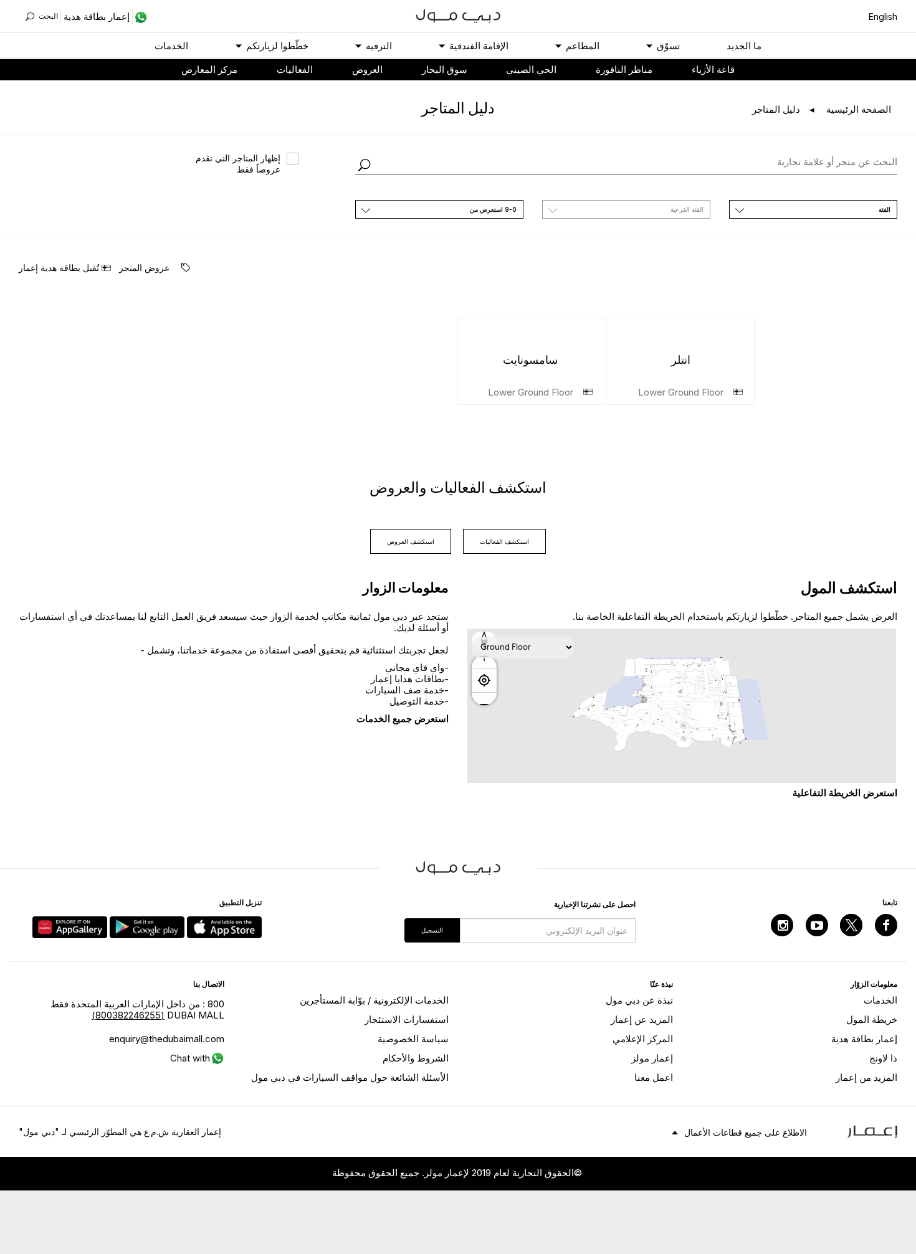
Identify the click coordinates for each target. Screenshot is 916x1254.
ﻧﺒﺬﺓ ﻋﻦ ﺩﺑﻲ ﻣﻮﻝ (639, 1000)
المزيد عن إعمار (642, 1019)
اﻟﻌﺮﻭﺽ (367, 69)
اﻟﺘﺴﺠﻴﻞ (432, 930)
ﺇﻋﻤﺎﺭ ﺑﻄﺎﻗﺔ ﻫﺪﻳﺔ (864, 1039)
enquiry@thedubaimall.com (166, 1039)
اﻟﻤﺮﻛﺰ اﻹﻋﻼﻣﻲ (643, 1039)
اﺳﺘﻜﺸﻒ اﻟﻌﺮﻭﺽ (410, 541)
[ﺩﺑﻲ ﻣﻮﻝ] (458, 14)
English (883, 16)
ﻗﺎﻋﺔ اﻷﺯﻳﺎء (713, 69)
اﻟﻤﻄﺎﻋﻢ (582, 46)
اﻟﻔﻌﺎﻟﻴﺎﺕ (295, 69)
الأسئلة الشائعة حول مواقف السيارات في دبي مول (350, 1077)
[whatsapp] (140, 16)
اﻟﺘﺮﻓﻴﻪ (379, 46)
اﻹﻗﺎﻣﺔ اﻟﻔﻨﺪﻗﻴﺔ (478, 46)
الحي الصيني (531, 69)
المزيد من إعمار (866, 1077)
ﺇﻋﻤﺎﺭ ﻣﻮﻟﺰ (652, 1058)
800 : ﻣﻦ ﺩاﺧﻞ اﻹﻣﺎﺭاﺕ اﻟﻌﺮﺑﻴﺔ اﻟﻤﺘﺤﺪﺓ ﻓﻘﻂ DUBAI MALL (137, 1009)
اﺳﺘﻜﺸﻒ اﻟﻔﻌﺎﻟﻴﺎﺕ (504, 541)
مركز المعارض (209, 69)
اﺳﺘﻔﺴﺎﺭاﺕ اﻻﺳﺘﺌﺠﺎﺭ (407, 1019)
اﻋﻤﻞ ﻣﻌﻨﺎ (653, 1077)
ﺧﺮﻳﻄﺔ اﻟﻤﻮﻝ (871, 1019)
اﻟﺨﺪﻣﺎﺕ (171, 46)
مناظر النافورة (624, 69)
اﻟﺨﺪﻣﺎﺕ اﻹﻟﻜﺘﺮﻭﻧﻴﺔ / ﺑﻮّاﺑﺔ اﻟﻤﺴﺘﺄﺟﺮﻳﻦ (374, 1000)
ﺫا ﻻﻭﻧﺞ (883, 1058)
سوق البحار (444, 69)
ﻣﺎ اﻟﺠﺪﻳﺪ (744, 46)
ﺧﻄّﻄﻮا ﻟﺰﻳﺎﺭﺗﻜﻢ (277, 46)
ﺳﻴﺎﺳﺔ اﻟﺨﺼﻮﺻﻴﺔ (413, 1039)
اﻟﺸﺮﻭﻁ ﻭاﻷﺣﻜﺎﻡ (416, 1058)
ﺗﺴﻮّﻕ (668, 46)
